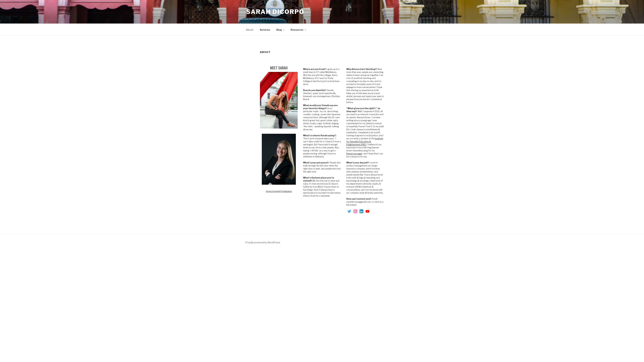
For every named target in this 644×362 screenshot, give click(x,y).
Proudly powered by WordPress (262, 242)
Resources (297, 29)
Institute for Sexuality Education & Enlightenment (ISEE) (364, 141)
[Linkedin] (361, 211)
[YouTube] (367, 211)
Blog (279, 29)
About (249, 29)
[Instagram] (355, 211)
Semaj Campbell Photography (279, 191)
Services (265, 29)
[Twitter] (349, 211)
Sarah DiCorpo (275, 11)
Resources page (354, 153)
